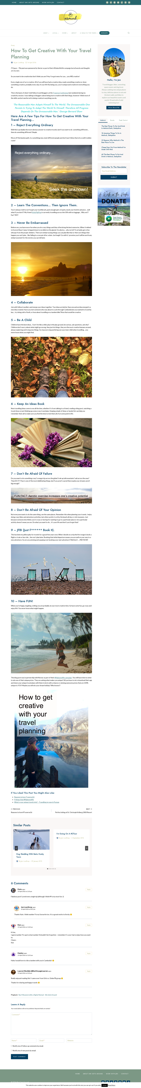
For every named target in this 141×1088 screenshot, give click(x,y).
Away (13, 45)
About (74, 33)
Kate (20, 889)
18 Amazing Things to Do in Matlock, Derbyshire (111, 134)
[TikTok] (122, 2)
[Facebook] (107, 2)
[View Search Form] (129, 33)
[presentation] (31, 839)
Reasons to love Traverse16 (24, 797)
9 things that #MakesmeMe (24, 800)
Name (14, 1041)
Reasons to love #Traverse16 (21, 810)
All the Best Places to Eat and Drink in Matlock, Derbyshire (112, 155)
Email (42, 1041)
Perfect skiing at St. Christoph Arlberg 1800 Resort (73, 810)
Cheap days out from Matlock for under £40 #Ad (113, 148)
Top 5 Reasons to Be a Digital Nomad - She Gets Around (37, 995)
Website (70, 1041)
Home (14, 2)
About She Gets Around (29, 2)
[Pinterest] (129, 2)
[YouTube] (118, 2)
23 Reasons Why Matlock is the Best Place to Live (112, 141)
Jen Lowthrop (20, 62)
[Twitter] (111, 2)
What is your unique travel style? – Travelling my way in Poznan (36, 802)
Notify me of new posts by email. (24, 1051)
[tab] (47, 868)
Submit (114, 177)
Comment (16, 1015)
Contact (60, 2)
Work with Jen (48, 2)
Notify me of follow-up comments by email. (28, 1046)
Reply (88, 889)
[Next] (86, 848)
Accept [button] (105, 1085)
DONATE (104, 33)
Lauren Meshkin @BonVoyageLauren (33, 971)
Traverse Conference (60, 93)
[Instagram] (114, 2)
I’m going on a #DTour (66, 833)
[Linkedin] (125, 2)
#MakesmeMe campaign (63, 678)
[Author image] (12, 62)
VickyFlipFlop (36, 212)
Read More (111, 1085)
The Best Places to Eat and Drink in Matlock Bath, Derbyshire (113, 127)
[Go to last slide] (16, 848)
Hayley (20, 953)
